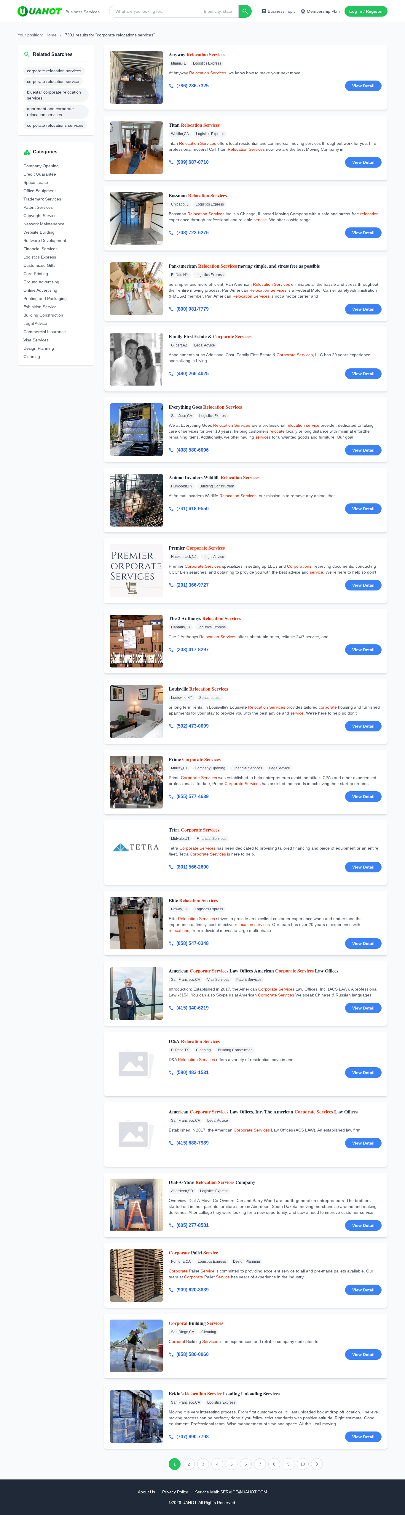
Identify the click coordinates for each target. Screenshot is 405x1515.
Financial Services (40, 248)
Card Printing (35, 273)
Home (51, 35)
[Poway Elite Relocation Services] (136, 923)
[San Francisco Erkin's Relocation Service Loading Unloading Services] (136, 1416)
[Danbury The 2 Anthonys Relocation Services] (136, 641)
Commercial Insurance (44, 331)
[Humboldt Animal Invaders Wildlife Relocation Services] (136, 500)
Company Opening (41, 165)
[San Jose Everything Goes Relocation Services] (136, 429)
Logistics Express (39, 257)
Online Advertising (40, 290)
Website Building (39, 232)
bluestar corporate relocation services (54, 95)
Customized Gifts (39, 265)
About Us (146, 1492)
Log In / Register (366, 11)
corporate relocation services (54, 70)
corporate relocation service (53, 81)
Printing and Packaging (45, 298)
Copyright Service (40, 215)
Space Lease (35, 182)
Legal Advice (35, 323)
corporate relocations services (55, 125)
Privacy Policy (175, 1492)
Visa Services (36, 340)
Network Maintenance (43, 224)
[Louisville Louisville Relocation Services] (136, 711)
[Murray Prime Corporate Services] (136, 782)
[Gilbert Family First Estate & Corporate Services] (136, 359)
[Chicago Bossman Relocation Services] (136, 218)
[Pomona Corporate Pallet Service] (136, 1275)
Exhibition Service (40, 306)
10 (302, 1464)
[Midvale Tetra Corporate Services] (136, 852)
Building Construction (43, 315)
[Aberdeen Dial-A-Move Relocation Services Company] (136, 1205)
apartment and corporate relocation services (50, 111)
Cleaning (31, 356)
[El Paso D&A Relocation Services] (136, 1064)
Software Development (44, 240)
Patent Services (38, 207)
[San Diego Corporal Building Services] (136, 1346)
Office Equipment (39, 190)
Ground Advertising (41, 282)
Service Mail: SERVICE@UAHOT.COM (231, 1492)
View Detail (363, 86)
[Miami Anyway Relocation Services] (136, 77)
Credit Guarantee (39, 174)
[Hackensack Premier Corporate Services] (136, 570)
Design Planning (38, 348)
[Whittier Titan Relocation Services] (136, 147)
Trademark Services (42, 199)
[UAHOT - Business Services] (39, 11)
